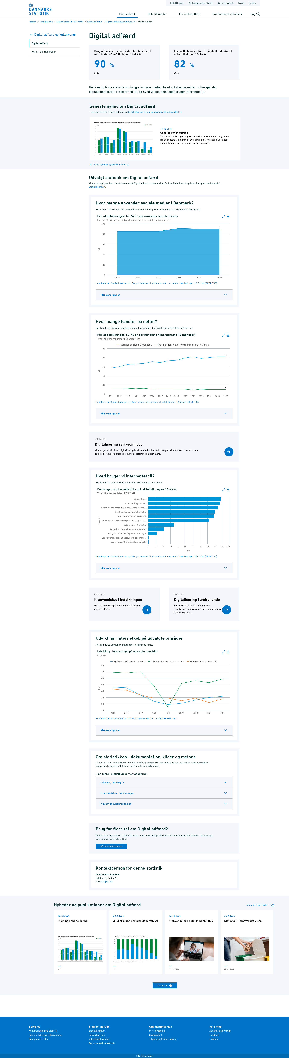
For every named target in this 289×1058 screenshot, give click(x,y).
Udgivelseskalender (99, 1039)
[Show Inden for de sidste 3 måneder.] (134, 344)
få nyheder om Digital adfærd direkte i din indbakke (155, 112)
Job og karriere (97, 1034)
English (252, 3)
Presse (241, 3)
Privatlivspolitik (157, 1030)
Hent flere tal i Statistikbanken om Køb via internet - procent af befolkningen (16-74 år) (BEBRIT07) (147, 401)
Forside (32, 21)
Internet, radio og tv (112, 782)
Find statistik (127, 14)
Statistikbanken (177, 3)
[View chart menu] (228, 216)
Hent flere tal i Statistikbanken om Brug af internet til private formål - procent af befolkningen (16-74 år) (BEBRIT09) (156, 283)
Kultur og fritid (94, 21)
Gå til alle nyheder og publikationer (108, 164)
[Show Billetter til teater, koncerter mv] (166, 661)
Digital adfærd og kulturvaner (120, 21)
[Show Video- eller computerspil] (201, 661)
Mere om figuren (110, 294)
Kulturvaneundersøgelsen (116, 803)
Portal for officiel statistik (102, 1043)
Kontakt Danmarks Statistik (201, 3)
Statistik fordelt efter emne (70, 21)
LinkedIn (213, 1039)
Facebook (214, 1034)
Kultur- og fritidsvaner (44, 51)
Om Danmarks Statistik (227, 14)
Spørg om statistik (226, 3)
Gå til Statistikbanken (111, 846)
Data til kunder (157, 14)
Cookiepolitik (155, 1034)
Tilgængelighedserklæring (162, 1039)
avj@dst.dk (107, 881)
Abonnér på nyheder (220, 1030)
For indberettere (189, 14)
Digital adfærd (40, 43)
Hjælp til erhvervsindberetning (45, 1034)
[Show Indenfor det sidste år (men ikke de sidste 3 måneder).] (182, 344)
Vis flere (162, 985)
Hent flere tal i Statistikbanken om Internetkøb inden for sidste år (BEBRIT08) (136, 718)
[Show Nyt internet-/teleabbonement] (127, 661)
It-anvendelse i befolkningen (117, 793)
